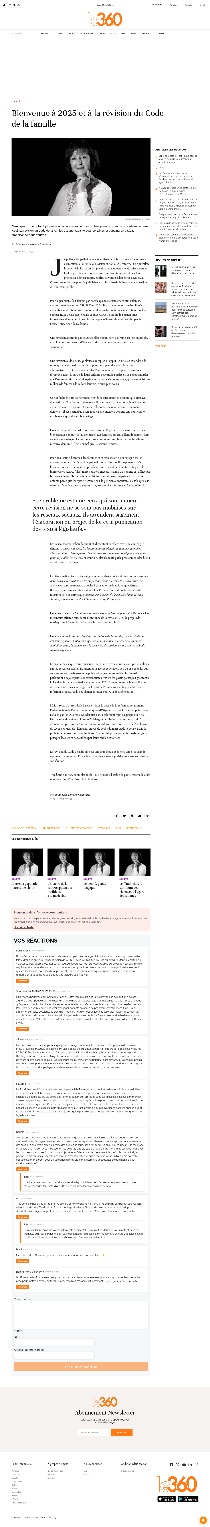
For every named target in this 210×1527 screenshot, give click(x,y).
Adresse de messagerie (29, 1349)
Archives (51, 1478)
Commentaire (23, 1299)
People (134, 33)
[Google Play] (188, 1498)
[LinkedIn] (190, 1464)
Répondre (22, 980)
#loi (118, 828)
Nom (17, 1336)
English (173, 5)
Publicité (51, 1474)
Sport (124, 33)
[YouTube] (184, 1464)
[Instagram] (196, 1464)
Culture (101, 33)
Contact (86, 1474)
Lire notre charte (24, 927)
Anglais (188, 5)
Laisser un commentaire (81, 1366)
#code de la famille (24, 828)
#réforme (104, 828)
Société (71, 33)
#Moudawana (51, 828)
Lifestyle (146, 33)
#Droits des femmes (79, 828)
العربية (202, 5)
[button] (203, 1520)
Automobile (16, 1492)
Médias (113, 33)
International (86, 33)
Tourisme (160, 33)
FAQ (85, 1471)
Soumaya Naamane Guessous (33, 244)
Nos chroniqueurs (19, 1503)
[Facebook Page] (171, 1464)
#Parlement (134, 828)
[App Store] (166, 1498)
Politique (45, 33)
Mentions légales (126, 1471)
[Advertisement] (105, 66)
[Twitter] (178, 1464)
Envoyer (121, 1432)
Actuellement (17, 33)
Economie (59, 33)
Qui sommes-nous (55, 1471)
